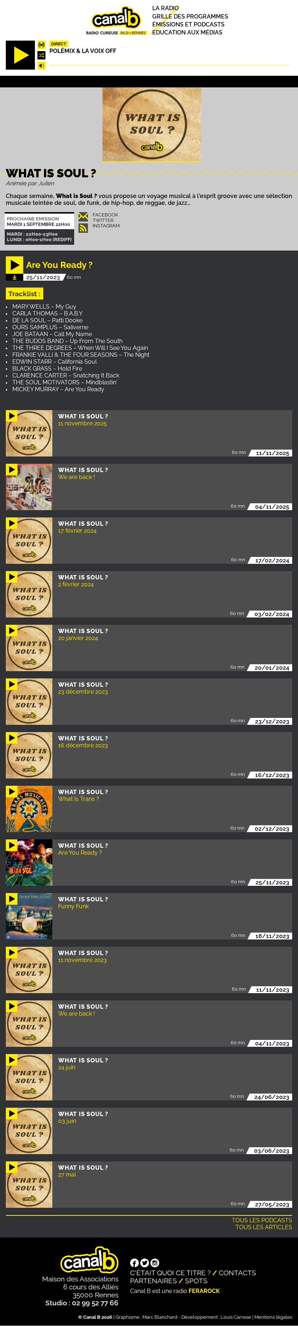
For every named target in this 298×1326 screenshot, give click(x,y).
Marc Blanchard (159, 1317)
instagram (106, 225)
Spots (196, 1281)
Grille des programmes (190, 16)
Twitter (103, 220)
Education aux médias (187, 32)
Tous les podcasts (262, 1220)
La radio (165, 8)
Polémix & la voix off (82, 50)
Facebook (105, 215)
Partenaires (153, 1281)
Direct (58, 44)
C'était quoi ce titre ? (170, 1273)
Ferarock (204, 1291)
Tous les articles (263, 1227)
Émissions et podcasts (188, 24)
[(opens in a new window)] (134, 1264)
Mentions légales (273, 1317)
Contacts (237, 1273)
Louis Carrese (236, 1317)
